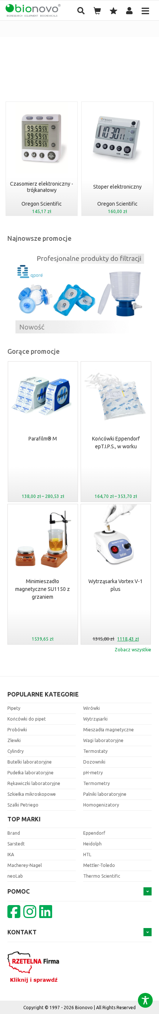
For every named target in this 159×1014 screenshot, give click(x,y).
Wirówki (91, 708)
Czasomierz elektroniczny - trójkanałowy (41, 187)
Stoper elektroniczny (117, 187)
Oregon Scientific (41, 204)
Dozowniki (94, 761)
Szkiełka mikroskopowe (31, 794)
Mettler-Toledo (99, 865)
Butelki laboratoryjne (29, 761)
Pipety (13, 708)
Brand (13, 833)
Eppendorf (94, 833)
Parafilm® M (42, 439)
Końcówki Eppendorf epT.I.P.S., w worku (116, 442)
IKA (10, 854)
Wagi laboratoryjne (103, 740)
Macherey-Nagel (24, 865)
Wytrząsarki (95, 719)
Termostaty (95, 751)
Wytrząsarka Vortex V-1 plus (115, 585)
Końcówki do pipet (26, 719)
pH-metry (93, 772)
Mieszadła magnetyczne (108, 729)
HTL (87, 854)
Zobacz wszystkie (133, 649)
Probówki (17, 729)
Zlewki (14, 740)
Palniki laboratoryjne (104, 794)
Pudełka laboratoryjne (30, 772)
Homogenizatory (101, 804)
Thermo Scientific (101, 876)
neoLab (15, 876)
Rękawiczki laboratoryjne (33, 783)
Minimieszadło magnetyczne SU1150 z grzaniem (42, 589)
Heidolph (92, 843)
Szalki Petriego (22, 804)
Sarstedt (16, 843)
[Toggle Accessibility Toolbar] (145, 1000)
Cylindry (15, 751)
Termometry (96, 783)
